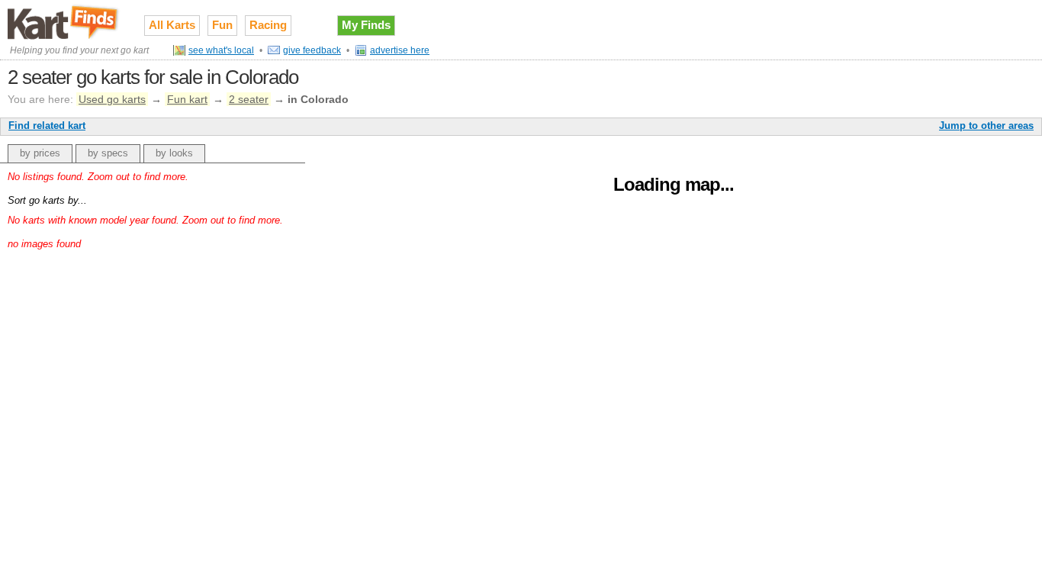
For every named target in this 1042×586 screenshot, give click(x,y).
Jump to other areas (986, 125)
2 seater (249, 99)
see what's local (221, 50)
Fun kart (187, 99)
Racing (268, 24)
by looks (174, 153)
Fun (222, 24)
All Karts (172, 24)
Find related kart (46, 125)
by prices (40, 153)
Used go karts (112, 99)
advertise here (399, 50)
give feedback (312, 50)
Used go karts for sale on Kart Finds (64, 22)
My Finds (366, 24)
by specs (108, 153)
